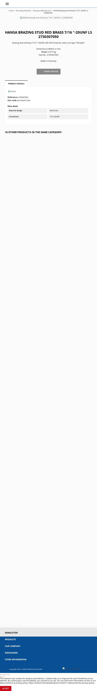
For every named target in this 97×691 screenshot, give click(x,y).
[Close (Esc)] (1, 674)
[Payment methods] (71, 668)
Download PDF (48, 71)
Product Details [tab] (16, 83)
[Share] (4, 674)
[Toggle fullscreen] (6, 674)
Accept (5, 688)
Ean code (12, 100)
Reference (13, 97)
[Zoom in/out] (9, 674)
